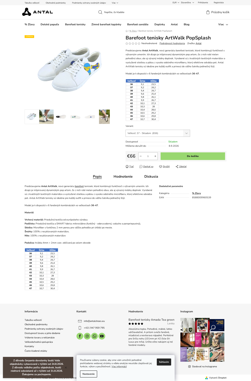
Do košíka (193, 156)
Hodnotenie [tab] (123, 176)
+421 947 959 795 (94, 327)
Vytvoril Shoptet (218, 377)
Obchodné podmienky (56, 2)
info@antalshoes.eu (94, 321)
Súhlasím (164, 362)
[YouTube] (101, 336)
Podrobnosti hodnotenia (172, 43)
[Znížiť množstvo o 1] (140, 156)
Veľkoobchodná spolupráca (39, 342)
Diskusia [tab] (151, 176)
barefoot (79, 186)
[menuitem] (30, 24)
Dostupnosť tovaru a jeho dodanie (42, 333)
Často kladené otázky (36, 351)
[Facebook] (79, 336)
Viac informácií (119, 366)
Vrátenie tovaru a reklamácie (40, 337)
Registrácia (219, 2)
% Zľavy (196, 193)
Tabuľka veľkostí (32, 2)
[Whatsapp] (94, 336)
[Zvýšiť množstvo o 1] (155, 156)
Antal (198, 43)
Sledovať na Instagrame (204, 366)
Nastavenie (88, 374)
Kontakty (29, 346)
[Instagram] (87, 336)
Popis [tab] (97, 176)
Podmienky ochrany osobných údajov (89, 2)
